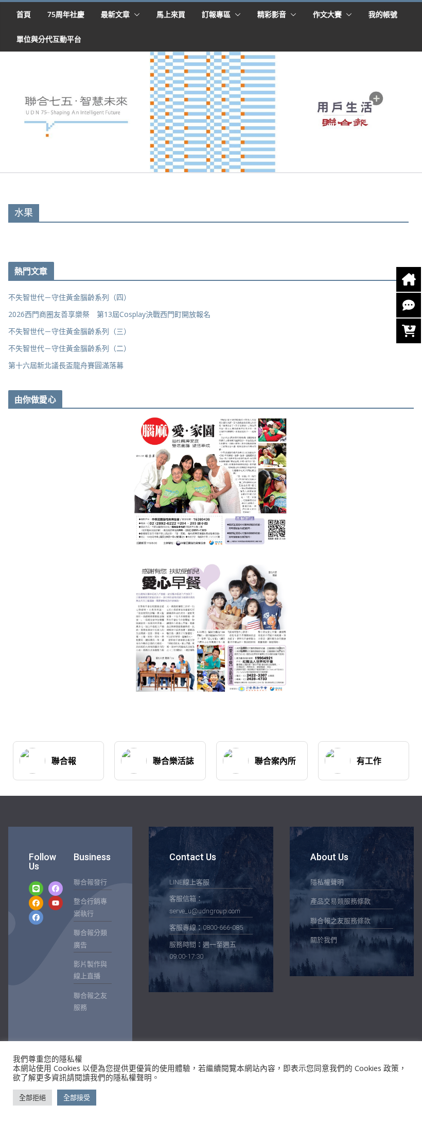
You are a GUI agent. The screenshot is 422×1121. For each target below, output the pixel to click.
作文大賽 (327, 14)
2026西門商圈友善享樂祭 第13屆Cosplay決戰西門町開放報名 (109, 314)
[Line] (36, 888)
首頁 (23, 14)
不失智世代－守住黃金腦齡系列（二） (69, 348)
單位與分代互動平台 (48, 39)
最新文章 (115, 14)
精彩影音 (271, 14)
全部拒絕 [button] (32, 1097)
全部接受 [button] (76, 1097)
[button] (135, 14)
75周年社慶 (65, 14)
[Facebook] (55, 888)
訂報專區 (216, 14)
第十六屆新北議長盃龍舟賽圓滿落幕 (66, 365)
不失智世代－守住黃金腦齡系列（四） (69, 297)
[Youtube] (55, 903)
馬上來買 (170, 14)
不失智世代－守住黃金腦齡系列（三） (69, 331)
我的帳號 (382, 14)
